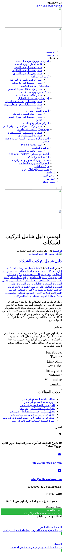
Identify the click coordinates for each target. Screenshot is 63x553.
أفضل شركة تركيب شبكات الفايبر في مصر (32, 411)
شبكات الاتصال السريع (39, 293)
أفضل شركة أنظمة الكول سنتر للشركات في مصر (28, 417)
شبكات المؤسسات (15, 293)
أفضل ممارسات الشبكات (20, 268)
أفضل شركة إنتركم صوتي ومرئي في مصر (32, 414)
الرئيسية (57, 250)
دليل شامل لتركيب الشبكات (40, 261)
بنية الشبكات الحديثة (26, 271)
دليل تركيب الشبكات (32, 286)
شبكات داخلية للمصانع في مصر (38, 399)
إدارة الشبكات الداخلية (50, 271)
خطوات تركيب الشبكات (29, 283)
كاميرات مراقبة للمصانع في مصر (37, 405)
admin (49, 268)
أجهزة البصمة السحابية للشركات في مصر (33, 420)
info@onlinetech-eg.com (49, 5)
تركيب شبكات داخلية (41, 277)
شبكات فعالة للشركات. (26, 296)
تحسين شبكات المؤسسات (37, 274)
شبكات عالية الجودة (51, 296)
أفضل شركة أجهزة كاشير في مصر (36, 408)
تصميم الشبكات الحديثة (49, 280)
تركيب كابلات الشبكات (16, 277)
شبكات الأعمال (35, 289)
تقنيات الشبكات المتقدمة (22, 280)
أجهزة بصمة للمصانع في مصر (39, 402)
